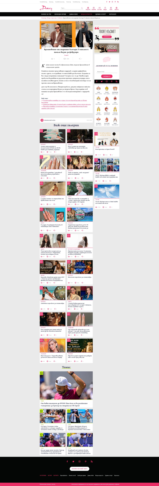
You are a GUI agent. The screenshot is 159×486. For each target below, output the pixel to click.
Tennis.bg (68, 2)
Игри (111, 9)
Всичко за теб (46, 14)
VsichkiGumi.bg (76, 2)
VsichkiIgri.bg (85, 2)
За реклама (43, 475)
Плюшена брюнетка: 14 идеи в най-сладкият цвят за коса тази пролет (67, 104)
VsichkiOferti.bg (43, 2)
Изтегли (107, 37)
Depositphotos (63, 475)
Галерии (94, 9)
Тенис (66, 367)
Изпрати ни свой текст (79, 469)
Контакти (55, 475)
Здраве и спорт (100, 14)
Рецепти (88, 9)
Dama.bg (51, 2)
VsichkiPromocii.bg (59, 2)
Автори (50, 475)
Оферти (117, 9)
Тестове (99, 9)
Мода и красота (86, 14)
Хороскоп (112, 14)
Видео (105, 9)
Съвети (60, 18)
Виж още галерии (66, 125)
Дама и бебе (73, 14)
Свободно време (60, 14)
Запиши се (106, 76)
